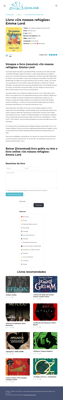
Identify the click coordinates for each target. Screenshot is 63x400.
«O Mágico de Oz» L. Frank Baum (44, 377)
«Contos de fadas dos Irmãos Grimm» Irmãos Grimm (43, 295)
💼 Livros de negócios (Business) (31, 246)
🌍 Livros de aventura (27, 235)
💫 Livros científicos (27, 257)
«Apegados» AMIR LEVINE (15, 351)
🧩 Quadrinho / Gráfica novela (30, 249)
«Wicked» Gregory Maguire (43, 351)
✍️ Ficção (24, 220)
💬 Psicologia (25, 228)
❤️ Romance (25, 217)
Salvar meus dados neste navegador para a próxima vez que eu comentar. (27, 190)
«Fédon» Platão (11, 295)
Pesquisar (22, 201)
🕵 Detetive (24, 239)
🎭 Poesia (24, 264)
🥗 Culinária (24, 260)
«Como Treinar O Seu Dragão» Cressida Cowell (16, 378)
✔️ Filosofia (24, 253)
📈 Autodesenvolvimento (29, 242)
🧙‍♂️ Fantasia (24, 231)
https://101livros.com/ (29, 395)
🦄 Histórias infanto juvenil (29, 224)
